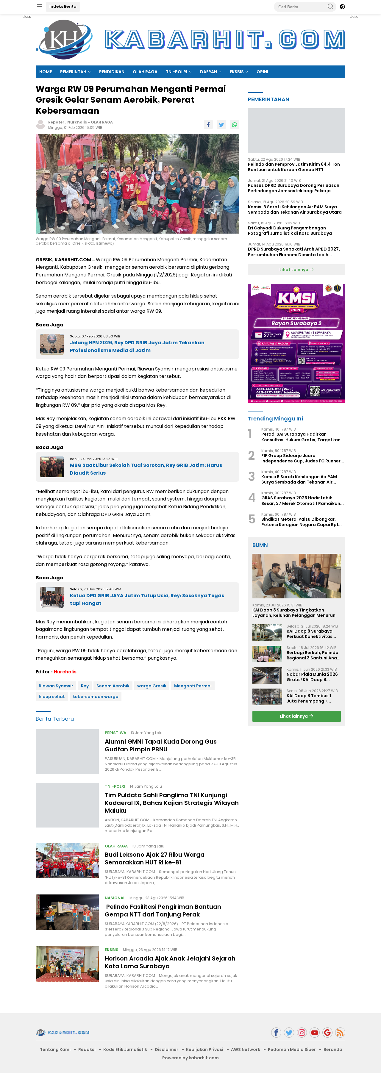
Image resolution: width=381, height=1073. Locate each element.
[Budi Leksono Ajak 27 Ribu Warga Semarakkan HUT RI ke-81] (67, 864)
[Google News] (327, 1032)
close (27, 17)
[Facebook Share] (208, 124)
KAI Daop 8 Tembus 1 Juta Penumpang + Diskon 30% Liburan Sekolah (309, 698)
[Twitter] (289, 1032)
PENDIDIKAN (111, 72)
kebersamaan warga (95, 697)
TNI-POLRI (176, 72)
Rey (85, 686)
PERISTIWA (115, 733)
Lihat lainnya (294, 716)
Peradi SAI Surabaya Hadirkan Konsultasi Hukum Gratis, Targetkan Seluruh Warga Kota (301, 436)
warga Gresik (151, 686)
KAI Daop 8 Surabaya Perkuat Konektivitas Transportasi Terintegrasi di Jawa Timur (309, 633)
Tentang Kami (55, 1049)
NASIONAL (115, 898)
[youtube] (315, 1032)
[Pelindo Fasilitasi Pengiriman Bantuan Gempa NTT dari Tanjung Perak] (67, 915)
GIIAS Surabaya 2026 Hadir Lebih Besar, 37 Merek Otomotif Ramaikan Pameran (300, 500)
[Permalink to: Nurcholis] (40, 124)
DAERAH (208, 72)
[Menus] (39, 7)
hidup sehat (52, 697)
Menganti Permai (193, 686)
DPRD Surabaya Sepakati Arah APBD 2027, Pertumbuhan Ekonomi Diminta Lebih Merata (294, 251)
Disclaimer (166, 1049)
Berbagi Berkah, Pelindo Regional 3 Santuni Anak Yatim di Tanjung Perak (313, 655)
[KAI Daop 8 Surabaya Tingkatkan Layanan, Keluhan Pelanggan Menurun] (296, 576)
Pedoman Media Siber (292, 1049)
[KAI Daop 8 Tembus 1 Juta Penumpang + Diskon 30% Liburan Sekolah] (267, 697)
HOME (45, 72)
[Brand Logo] (190, 39)
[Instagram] (302, 1032)
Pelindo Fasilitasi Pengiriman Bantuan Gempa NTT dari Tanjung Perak (163, 910)
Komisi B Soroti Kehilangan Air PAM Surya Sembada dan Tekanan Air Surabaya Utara (295, 209)
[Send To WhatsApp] (234, 124)
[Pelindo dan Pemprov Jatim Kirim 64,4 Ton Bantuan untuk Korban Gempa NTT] (296, 130)
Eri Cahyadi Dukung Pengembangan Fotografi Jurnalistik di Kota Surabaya (290, 230)
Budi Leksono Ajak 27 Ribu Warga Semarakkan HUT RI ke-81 (154, 858)
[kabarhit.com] (62, 1032)
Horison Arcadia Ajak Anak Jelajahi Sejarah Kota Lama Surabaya (170, 962)
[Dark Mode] (342, 7)
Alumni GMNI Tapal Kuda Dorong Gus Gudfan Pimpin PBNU (161, 745)
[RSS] (340, 1032)
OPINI (262, 72)
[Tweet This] (221, 124)
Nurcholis (77, 122)
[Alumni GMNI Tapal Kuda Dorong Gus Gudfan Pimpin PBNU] (67, 751)
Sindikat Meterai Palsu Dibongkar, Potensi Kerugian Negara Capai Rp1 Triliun (299, 521)
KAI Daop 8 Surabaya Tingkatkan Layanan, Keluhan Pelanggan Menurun (293, 612)
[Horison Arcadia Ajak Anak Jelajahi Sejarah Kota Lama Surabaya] (67, 967)
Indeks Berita (62, 6)
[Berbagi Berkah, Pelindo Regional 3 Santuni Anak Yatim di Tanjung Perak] (267, 654)
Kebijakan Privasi (204, 1049)
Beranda (333, 1049)
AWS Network (245, 1049)
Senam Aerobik (112, 686)
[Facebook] (276, 1032)
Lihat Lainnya (294, 269)
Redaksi (87, 1049)
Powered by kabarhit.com (190, 1058)
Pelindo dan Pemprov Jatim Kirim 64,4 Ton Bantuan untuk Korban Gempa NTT (294, 166)
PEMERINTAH (73, 72)
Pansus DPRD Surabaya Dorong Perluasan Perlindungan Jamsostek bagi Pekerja (293, 188)
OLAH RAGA (145, 72)
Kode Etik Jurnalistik (125, 1049)
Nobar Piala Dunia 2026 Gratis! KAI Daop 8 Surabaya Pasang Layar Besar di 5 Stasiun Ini (313, 676)
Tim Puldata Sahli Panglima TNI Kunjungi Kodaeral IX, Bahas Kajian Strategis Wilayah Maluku (172, 803)
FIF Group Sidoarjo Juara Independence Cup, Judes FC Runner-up (302, 458)
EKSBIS (237, 72)
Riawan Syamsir (56, 686)
